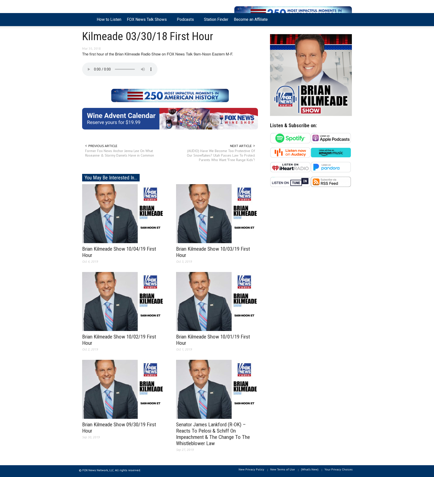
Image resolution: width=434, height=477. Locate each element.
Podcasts (184, 21)
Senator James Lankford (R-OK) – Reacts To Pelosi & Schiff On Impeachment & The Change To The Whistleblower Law (213, 434)
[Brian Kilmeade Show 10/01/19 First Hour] (217, 301)
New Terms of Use (282, 469)
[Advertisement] (311, 240)
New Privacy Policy (251, 469)
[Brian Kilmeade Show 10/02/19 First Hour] (123, 301)
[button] (347, 19)
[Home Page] (88, 19)
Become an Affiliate (251, 19)
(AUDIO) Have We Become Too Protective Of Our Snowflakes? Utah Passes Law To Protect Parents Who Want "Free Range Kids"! (221, 155)
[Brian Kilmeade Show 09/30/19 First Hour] (123, 389)
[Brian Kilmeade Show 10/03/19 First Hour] (217, 213)
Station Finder (216, 19)
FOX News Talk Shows (145, 21)
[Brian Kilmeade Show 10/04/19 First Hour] (123, 213)
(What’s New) (309, 469)
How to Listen (109, 19)
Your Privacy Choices (338, 469)
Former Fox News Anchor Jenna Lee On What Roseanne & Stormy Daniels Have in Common (119, 153)
